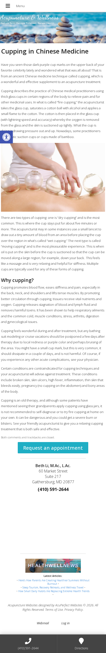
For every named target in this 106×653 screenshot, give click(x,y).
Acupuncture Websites (23, 605)
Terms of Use (54, 609)
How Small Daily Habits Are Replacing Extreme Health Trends (53, 591)
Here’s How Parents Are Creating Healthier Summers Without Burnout (53, 582)
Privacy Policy (73, 609)
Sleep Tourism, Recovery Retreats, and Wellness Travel (53, 587)
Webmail (43, 623)
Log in (65, 623)
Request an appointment (53, 448)
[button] (6, 137)
